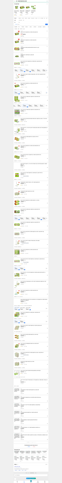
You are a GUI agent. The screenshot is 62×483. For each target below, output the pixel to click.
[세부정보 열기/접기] (46, 475)
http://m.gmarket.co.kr (18, 467)
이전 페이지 (26, 442)
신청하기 (46, 464)
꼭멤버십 (25, 470)
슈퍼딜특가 (19, 470)
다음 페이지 (35, 442)
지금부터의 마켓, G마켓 (17, 466)
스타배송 (22, 470)
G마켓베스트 (16, 470)
